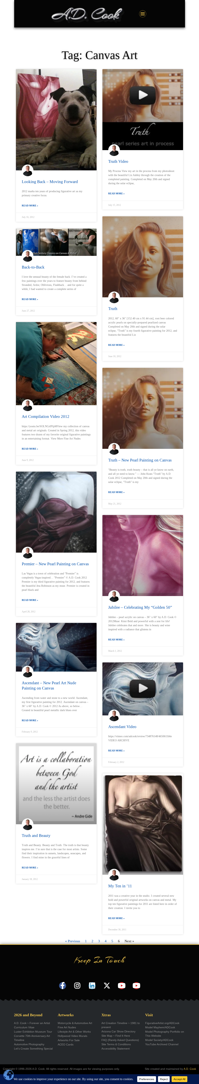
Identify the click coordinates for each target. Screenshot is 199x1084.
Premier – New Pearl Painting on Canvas (55, 564)
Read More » (30, 205)
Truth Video (118, 161)
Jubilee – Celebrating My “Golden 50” (140, 607)
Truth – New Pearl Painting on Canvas (140, 460)
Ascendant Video (122, 726)
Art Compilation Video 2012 (45, 416)
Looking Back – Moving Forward (50, 181)
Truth (112, 308)
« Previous (72, 941)
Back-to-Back (33, 267)
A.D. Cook (190, 1068)
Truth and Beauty (36, 835)
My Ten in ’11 (120, 886)
